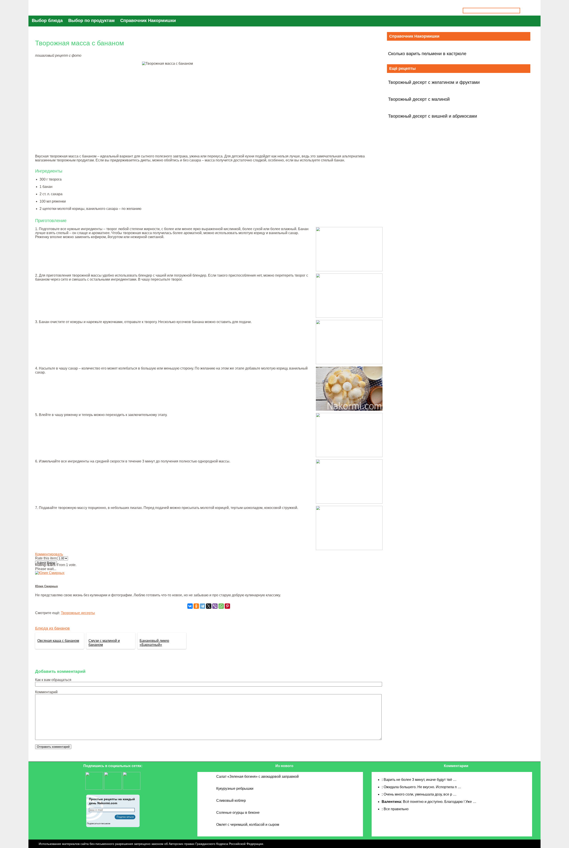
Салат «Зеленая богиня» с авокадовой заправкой (257, 776)
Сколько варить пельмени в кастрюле (427, 53)
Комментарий (46, 692)
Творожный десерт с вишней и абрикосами (432, 116)
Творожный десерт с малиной (419, 99)
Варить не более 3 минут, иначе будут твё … (420, 780)
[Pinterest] (227, 606)
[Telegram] (202, 606)
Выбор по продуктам (91, 20)
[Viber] (215, 606)
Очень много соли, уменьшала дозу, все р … (420, 794)
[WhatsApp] (221, 606)
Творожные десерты (78, 613)
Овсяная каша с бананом (58, 641)
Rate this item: (46, 558)
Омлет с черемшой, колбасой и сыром (247, 824)
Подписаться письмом (98, 823)
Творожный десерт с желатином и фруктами (434, 82)
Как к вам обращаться (53, 680)
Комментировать (49, 554)
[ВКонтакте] (190, 606)
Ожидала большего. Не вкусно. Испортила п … (422, 787)
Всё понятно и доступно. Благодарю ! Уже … (439, 802)
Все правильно (396, 809)
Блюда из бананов (52, 628)
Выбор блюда (47, 20)
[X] (208, 606)
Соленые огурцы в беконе (238, 812)
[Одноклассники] (196, 606)
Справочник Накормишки (148, 20)
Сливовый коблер (231, 800)
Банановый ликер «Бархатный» (154, 643)
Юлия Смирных (46, 586)
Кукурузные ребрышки (234, 788)
